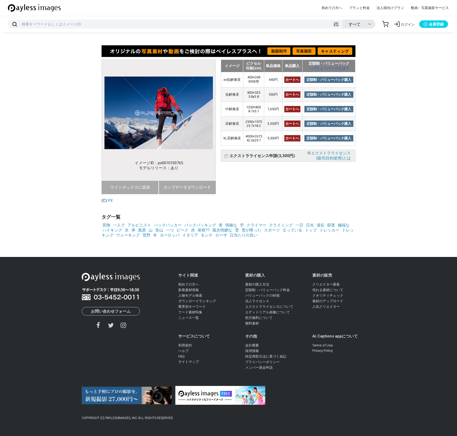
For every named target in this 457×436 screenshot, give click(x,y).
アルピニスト (139, 225)
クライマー (256, 225)
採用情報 (252, 351)
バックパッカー (168, 225)
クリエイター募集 (326, 284)
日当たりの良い (244, 235)
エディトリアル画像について (267, 312)
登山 (159, 230)
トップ (311, 230)
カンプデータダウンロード (187, 187)
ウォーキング (128, 235)
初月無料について (259, 318)
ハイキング (112, 230)
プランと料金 (359, 8)
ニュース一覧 (188, 318)
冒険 (106, 225)
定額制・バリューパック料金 (267, 290)
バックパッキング (200, 225)
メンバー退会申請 (259, 368)
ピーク (182, 230)
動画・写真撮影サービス (430, 8)
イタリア (190, 235)
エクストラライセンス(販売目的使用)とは (331, 156)
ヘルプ (183, 351)
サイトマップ (188, 362)
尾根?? (204, 230)
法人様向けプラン (390, 8)
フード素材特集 (190, 312)
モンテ (207, 235)
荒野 (146, 235)
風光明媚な (222, 230)
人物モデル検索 (190, 295)
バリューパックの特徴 (262, 295)
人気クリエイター (326, 307)
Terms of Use (322, 345)
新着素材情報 (188, 290)
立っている (292, 230)
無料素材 (252, 323)
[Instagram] (123, 325)
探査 (331, 225)
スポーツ (272, 230)
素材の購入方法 (257, 284)
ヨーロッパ (170, 235)
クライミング (281, 225)
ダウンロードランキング (197, 301)
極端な (344, 225)
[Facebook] (98, 325)
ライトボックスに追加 (130, 187)
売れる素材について (327, 290)
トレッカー (329, 230)
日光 (310, 225)
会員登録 (436, 24)
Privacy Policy (322, 351)
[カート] (385, 24)
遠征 (321, 225)
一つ (170, 230)
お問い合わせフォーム (111, 311)
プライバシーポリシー (262, 362)
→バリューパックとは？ (329, 68)
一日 (299, 225)
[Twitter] (111, 325)
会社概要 (252, 345)
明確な (231, 225)
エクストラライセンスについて (269, 307)
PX (110, 200)
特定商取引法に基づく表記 (265, 356)
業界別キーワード (192, 307)
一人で (119, 225)
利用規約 (185, 345)
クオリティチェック (327, 295)
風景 (142, 230)
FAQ (181, 356)
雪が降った (251, 230)
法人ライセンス (257, 301)
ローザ (221, 235)
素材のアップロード (327, 301)
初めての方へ (332, 8)
